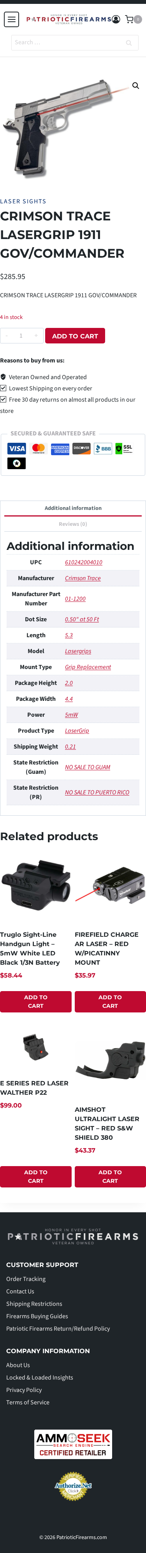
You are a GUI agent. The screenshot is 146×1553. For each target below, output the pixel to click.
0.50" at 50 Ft (82, 619)
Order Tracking (26, 1279)
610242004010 (83, 562)
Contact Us (20, 1291)
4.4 (69, 699)
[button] (136, 86)
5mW (71, 715)
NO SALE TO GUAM (87, 767)
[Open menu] (11, 19)
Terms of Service (27, 1402)
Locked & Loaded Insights (39, 1377)
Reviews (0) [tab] (73, 524)
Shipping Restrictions (34, 1304)
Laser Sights (23, 201)
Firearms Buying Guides (37, 1316)
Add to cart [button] (35, 1001)
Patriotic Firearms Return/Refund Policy (58, 1328)
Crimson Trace (83, 578)
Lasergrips (78, 651)
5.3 (69, 635)
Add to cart (75, 336)
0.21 (70, 746)
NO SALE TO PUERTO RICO (97, 792)
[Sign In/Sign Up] (116, 20)
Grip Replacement (88, 667)
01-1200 (75, 599)
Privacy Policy (24, 1390)
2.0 (69, 683)
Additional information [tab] (73, 508)
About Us (18, 1365)
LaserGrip (77, 730)
